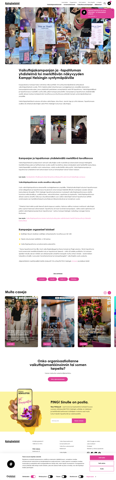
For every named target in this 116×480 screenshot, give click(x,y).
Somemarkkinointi (69, 4)
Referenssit (98, 4)
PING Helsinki (82, 2)
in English (99, 2)
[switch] (50, 476)
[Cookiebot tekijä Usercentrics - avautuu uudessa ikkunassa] (11, 476)
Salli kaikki (102, 457)
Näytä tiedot (90, 476)
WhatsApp (73, 279)
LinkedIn (52, 279)
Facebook (41, 279)
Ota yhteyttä (91, 2)
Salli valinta (101, 463)
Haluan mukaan (78, 420)
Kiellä (102, 469)
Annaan (74, 261)
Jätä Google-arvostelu (93, 441)
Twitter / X (62, 279)
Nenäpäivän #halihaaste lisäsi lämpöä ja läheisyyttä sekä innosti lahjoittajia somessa (55, 177)
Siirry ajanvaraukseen (58, 379)
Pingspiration (73, 2)
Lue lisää (10, 344)
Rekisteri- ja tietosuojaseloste (95, 448)
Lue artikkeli (97, 13)
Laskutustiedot (91, 443)
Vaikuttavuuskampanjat (84, 4)
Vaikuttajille (64, 2)
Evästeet (89, 446)
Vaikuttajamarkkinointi (54, 4)
